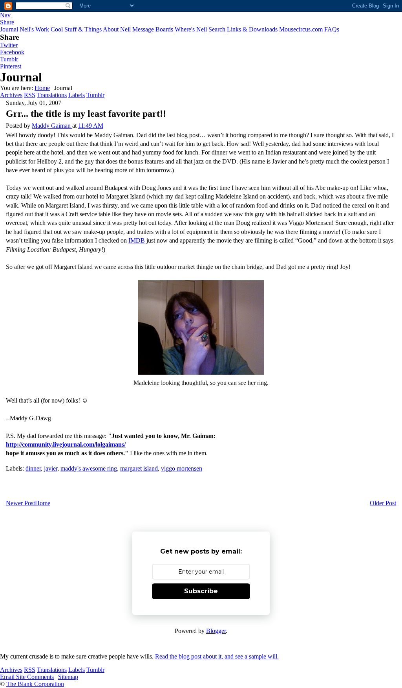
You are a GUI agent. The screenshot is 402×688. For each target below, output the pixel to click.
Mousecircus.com (301, 29)
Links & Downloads (252, 29)
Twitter (9, 45)
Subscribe (201, 591)
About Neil (117, 29)
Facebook (12, 52)
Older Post (383, 503)
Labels (76, 95)
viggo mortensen (181, 468)
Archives (11, 95)
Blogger (216, 630)
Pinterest (10, 66)
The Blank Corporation (35, 684)
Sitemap (68, 676)
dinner (33, 468)
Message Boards (152, 29)
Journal (9, 29)
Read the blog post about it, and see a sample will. (217, 656)
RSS (29, 95)
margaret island (139, 468)
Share (7, 22)
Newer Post (20, 503)
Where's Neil (191, 29)
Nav (5, 15)
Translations (52, 95)
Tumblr (9, 59)
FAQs (331, 29)
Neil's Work (34, 29)
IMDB (136, 240)
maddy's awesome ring (88, 468)
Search (216, 29)
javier (50, 468)
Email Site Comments (27, 676)
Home (42, 88)
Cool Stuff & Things (76, 29)
